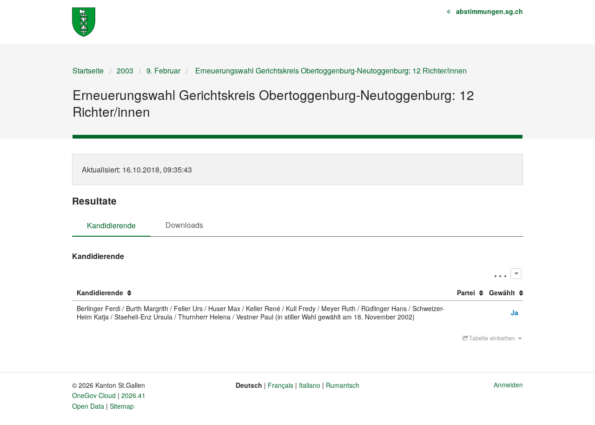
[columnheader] (262, 293)
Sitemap (122, 406)
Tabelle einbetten (492, 337)
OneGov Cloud (94, 395)
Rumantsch (342, 385)
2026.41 (133, 395)
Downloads (184, 224)
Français (280, 385)
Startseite (88, 70)
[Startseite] (83, 21)
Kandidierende (111, 225)
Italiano (309, 385)
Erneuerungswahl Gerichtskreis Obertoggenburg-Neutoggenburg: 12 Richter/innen (330, 70)
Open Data (88, 406)
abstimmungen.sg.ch (489, 11)
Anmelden (508, 384)
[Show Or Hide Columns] (515, 273)
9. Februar (163, 70)
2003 (125, 70)
